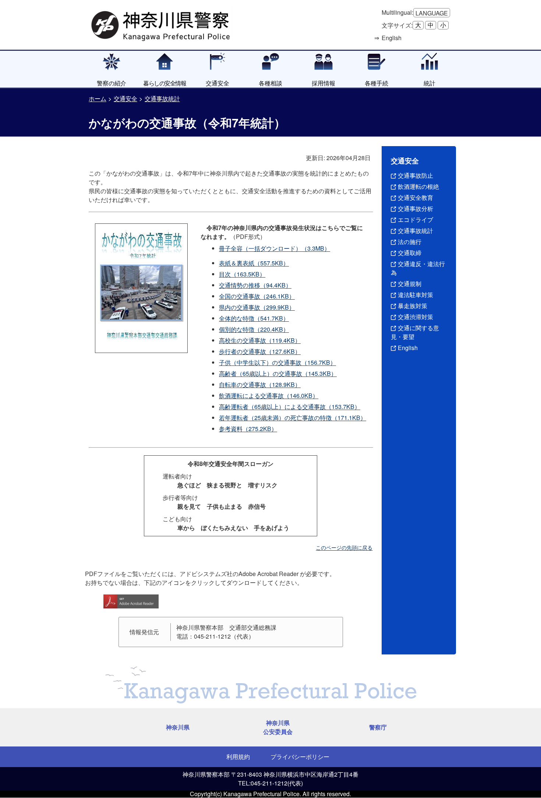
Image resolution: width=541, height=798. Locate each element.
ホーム (97, 98)
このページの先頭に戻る (344, 547)
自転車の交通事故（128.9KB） (260, 384)
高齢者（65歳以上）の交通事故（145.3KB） (278, 373)
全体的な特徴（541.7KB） (254, 318)
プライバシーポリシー (299, 756)
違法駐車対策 (415, 294)
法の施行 (409, 241)
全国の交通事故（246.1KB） (257, 296)
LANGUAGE (432, 13)
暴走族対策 (412, 305)
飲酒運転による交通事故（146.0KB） (268, 395)
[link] (161, 24)
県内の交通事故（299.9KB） (257, 307)
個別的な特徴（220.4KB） (254, 329)
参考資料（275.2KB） (248, 428)
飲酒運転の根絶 (418, 186)
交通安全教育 (415, 197)
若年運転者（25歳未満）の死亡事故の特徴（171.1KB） (292, 417)
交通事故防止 (415, 175)
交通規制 (409, 283)
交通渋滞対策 (415, 317)
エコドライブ (415, 219)
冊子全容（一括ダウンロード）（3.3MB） (274, 248)
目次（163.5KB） (242, 274)
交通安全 (125, 98)
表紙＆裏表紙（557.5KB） (254, 263)
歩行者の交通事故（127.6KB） (260, 351)
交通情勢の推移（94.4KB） (255, 285)
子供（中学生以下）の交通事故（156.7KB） (277, 362)
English (408, 347)
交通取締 (409, 252)
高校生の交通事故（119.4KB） (260, 340)
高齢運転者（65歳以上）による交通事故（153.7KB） (289, 406)
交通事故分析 (415, 208)
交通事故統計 (162, 98)
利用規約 (238, 756)
